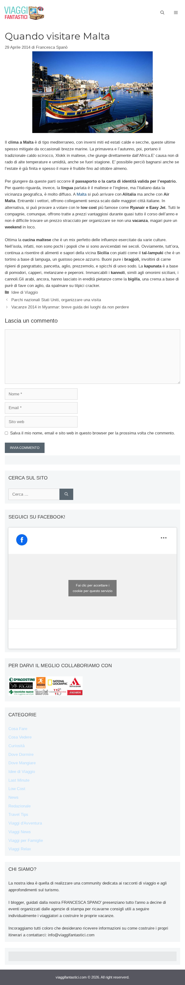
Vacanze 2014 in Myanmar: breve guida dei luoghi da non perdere (70, 307)
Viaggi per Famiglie (25, 840)
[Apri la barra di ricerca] (162, 13)
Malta (81, 194)
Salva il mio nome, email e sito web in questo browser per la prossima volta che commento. (92, 433)
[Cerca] (66, 494)
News (13, 797)
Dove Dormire (20, 754)
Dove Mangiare (22, 763)
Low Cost (16, 788)
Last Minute (18, 780)
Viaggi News (19, 832)
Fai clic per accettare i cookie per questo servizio (92, 588)
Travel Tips (18, 814)
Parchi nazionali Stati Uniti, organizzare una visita (56, 300)
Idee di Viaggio (24, 292)
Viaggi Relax (19, 849)
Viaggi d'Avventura (25, 823)
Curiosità (16, 746)
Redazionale (19, 806)
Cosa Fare (17, 728)
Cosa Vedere (20, 737)
